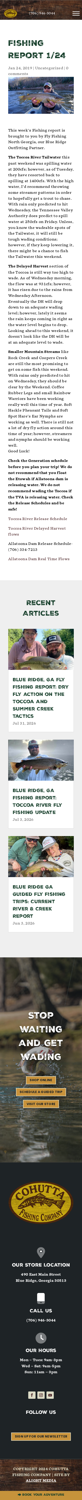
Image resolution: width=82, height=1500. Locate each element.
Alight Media (41, 1480)
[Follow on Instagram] (41, 1395)
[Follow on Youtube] (50, 1395)
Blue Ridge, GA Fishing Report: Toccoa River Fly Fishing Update (37, 802)
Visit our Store (41, 1104)
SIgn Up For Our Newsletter (41, 1436)
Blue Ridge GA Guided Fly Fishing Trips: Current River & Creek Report (39, 902)
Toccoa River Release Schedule (37, 518)
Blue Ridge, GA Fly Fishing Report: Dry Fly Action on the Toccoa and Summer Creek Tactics (41, 698)
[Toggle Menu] (76, 13)
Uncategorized (49, 68)
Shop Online (41, 1080)
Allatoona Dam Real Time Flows (39, 559)
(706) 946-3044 (42, 13)
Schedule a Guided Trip (41, 1092)
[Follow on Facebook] (32, 1395)
